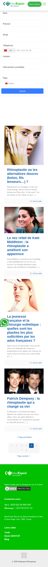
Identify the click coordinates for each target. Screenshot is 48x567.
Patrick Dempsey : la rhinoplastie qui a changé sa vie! (23, 402)
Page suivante (22, 456)
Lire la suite (37, 201)
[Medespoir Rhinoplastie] (24, 4)
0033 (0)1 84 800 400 (21, 505)
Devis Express (34, 4)
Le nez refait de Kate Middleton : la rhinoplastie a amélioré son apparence (23, 246)
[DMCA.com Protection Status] (17, 491)
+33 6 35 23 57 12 (23, 508)
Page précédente (25, 437)
